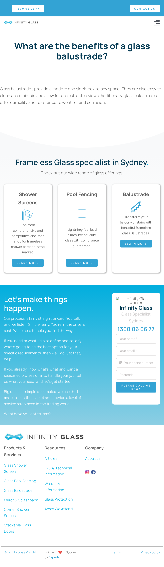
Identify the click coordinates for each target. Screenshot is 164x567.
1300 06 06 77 (136, 329)
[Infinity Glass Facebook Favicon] (93, 471)
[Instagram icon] (87, 471)
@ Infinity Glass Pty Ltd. (20, 552)
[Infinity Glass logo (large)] (21, 22)
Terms (116, 552)
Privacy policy (150, 552)
